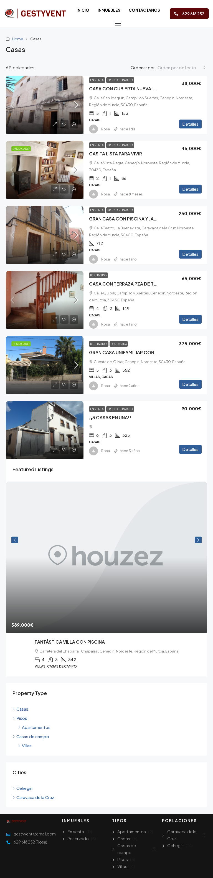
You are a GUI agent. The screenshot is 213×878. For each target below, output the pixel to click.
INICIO (83, 10)
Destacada (119, 344)
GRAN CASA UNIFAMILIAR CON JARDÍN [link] (129, 352)
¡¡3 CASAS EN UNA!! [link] (110, 417)
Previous (14, 540)
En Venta (97, 80)
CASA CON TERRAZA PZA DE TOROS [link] (128, 284)
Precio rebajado (120, 80)
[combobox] (182, 67)
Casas (123, 838)
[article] (106, 579)
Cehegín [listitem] (24, 788)
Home (17, 39)
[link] (44, 105)
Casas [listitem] (22, 708)
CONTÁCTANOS (144, 10)
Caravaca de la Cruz (181, 835)
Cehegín (175, 845)
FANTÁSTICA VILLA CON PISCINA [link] (70, 642)
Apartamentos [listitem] (36, 727)
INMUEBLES (109, 10)
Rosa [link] (105, 129)
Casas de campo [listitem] (32, 736)
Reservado (98, 275)
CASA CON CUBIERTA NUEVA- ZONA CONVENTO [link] (141, 88)
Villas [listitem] (27, 745)
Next (198, 540)
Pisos (122, 859)
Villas (122, 866)
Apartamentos (131, 831)
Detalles (190, 124)
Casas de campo (126, 849)
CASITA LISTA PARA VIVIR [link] (115, 154)
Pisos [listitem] (21, 718)
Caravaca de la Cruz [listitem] (35, 797)
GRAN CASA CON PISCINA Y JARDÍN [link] (126, 219)
